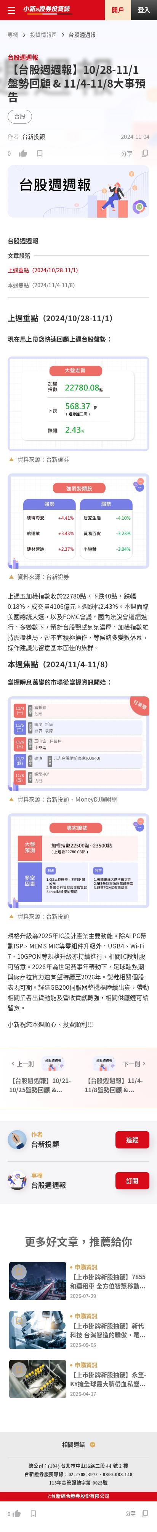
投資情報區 (43, 34)
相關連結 (73, 1443)
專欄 (13, 34)
